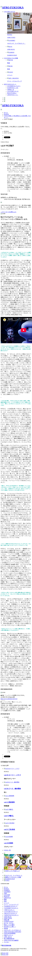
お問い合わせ (8, 937)
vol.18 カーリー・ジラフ (12, 775)
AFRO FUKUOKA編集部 (11, 940)
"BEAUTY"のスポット (10, 913)
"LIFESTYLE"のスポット (11, 915)
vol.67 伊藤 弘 (9, 816)
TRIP (5, 893)
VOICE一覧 (7, 850)
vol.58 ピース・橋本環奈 (12, 788)
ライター (6, 942)
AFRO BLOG (11, 49)
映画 (8, 63)
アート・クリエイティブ (14, 81)
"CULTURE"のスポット (11, 911)
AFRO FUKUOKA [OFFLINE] (12, 931)
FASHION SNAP (12, 55)
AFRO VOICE (11, 37)
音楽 (8, 69)
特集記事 (6, 920)
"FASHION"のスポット (10, 906)
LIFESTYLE (7, 897)
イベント (9, 75)
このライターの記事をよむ (8, 212)
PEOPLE (6, 114)
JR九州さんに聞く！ (10, 926)
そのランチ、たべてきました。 (16, 43)
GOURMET (7, 891)
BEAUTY (6, 896)
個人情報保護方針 (9, 938)
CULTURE (7, 894)
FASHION (7, 890)
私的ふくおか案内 (9, 925)
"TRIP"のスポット (9, 910)
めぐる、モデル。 (9, 923)
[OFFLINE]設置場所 (10, 933)
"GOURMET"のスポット (11, 908)
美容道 (6, 928)
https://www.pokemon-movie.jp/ (9, 698)
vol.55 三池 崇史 (9, 829)
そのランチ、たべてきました (12, 930)
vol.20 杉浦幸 (8, 843)
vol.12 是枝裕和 (9, 802)
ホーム (6, 112)
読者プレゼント (8, 935)
